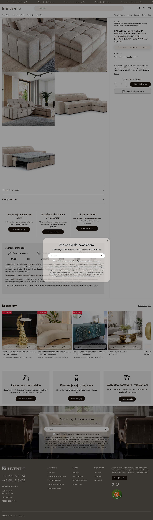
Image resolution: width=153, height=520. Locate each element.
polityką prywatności (58, 276)
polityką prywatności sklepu (83, 261)
